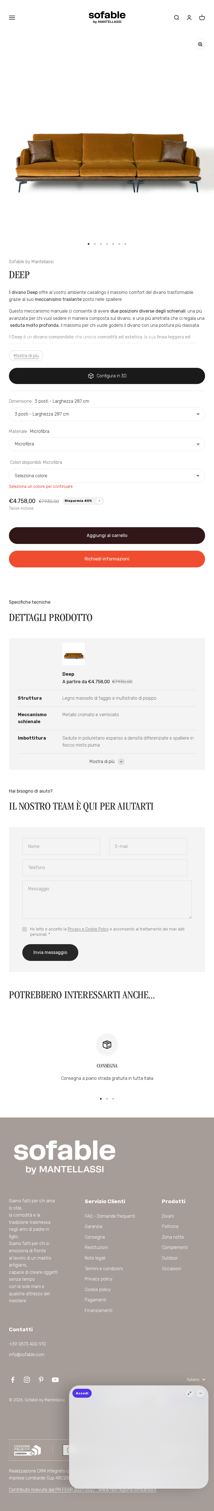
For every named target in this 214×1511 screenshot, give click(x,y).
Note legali (95, 1258)
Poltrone (170, 1226)
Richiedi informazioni (107, 559)
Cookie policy (98, 1289)
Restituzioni (96, 1247)
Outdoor (170, 1258)
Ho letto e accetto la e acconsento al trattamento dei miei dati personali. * (107, 932)
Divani (168, 1216)
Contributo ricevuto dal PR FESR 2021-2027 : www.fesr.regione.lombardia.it (82, 1489)
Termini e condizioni (104, 1268)
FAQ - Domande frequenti (110, 1216)
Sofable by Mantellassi (31, 261)
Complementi (175, 1247)
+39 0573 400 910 (27, 1344)
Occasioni (171, 1268)
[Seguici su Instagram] (27, 1379)
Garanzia (93, 1226)
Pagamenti (95, 1300)
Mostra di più (26, 355)
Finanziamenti (98, 1310)
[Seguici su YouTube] (55, 1379)
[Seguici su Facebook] (12, 1379)
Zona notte (173, 1237)
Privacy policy (99, 1279)
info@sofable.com (26, 1354)
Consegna (95, 1237)
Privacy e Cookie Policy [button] (88, 929)
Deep (68, 674)
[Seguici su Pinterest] (41, 1379)
